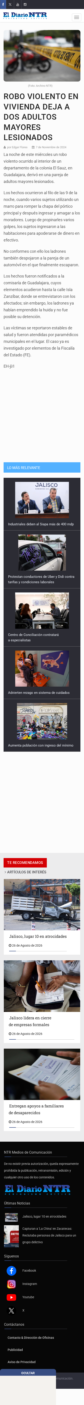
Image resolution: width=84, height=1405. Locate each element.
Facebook (29, 1270)
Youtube (28, 1297)
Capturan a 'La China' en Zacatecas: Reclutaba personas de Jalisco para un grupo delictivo (49, 1235)
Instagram (29, 1284)
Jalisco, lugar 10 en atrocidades (44, 1216)
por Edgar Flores (17, 147)
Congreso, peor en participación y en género (41, 745)
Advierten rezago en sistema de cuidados (39, 640)
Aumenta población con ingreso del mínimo (40, 693)
